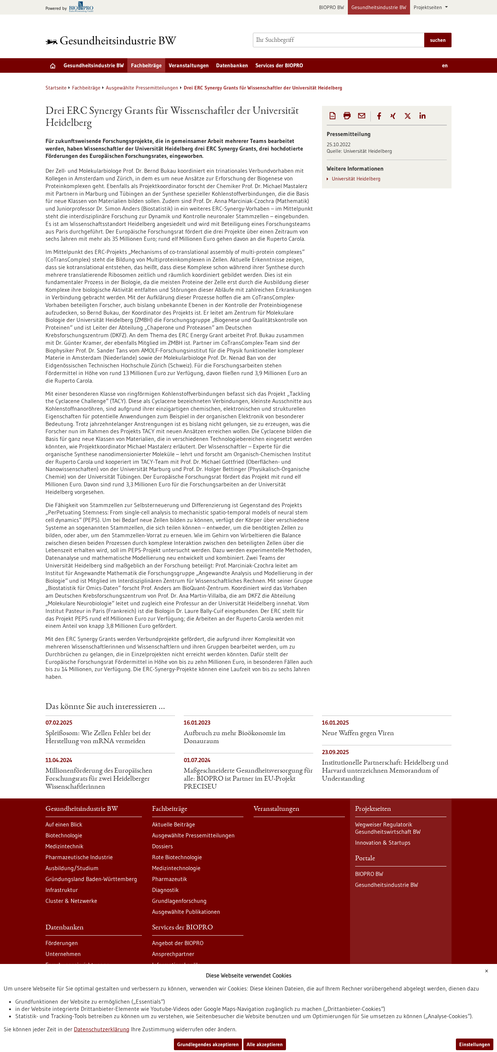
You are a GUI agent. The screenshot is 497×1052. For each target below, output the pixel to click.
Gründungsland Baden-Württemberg (91, 878)
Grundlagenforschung (179, 900)
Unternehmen (63, 953)
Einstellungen (474, 1044)
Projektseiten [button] (429, 7)
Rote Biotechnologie (177, 857)
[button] (379, 116)
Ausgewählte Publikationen (186, 911)
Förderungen (61, 943)
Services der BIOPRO (279, 65)
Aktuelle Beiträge (173, 824)
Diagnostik (165, 889)
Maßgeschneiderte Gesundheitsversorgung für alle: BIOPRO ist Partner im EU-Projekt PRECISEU (248, 779)
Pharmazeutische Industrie (79, 857)
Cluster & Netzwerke (71, 900)
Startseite (56, 87)
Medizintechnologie (176, 868)
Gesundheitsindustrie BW (378, 7)
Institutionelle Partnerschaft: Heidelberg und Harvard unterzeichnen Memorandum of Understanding (385, 771)
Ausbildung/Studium (72, 868)
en (445, 65)
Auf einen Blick (63, 824)
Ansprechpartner (173, 953)
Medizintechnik (64, 846)
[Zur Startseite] (112, 40)
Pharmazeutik (169, 878)
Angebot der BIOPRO (177, 943)
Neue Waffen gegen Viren (358, 733)
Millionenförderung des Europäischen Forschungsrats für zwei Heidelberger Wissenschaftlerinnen (98, 779)
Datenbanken (232, 65)
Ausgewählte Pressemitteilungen (142, 87)
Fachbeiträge (146, 65)
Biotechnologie (63, 835)
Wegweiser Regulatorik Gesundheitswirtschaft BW (388, 828)
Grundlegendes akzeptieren (208, 1044)
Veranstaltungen (189, 65)
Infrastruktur (61, 889)
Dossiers (162, 846)
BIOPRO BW (331, 7)
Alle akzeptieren (265, 1044)
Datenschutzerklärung (102, 1029)
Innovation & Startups (382, 842)
